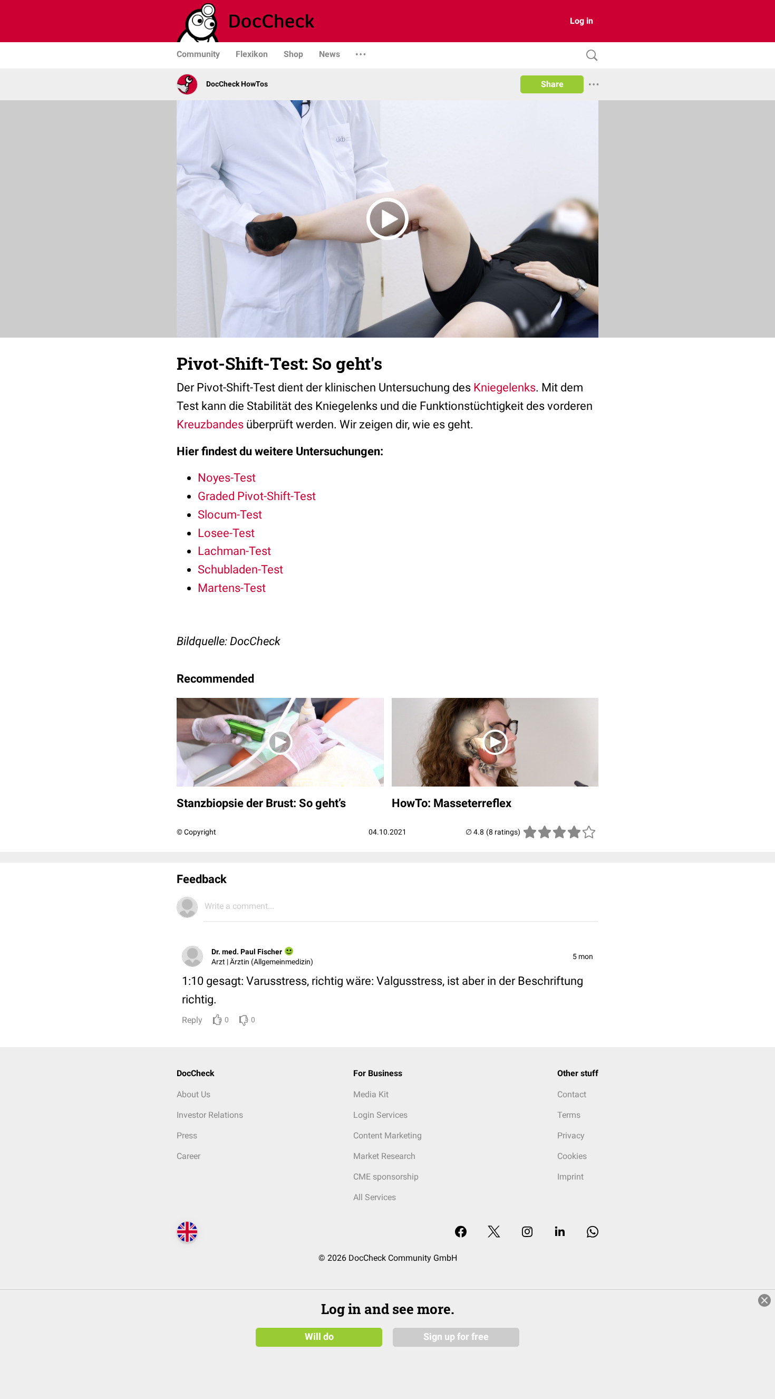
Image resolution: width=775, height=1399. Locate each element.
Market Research (384, 1156)
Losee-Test (226, 533)
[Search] (589, 55)
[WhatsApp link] (592, 1233)
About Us (193, 1094)
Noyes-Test (227, 477)
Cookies (572, 1156)
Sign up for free (456, 1336)
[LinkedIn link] (560, 1233)
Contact (571, 1094)
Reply (192, 1020)
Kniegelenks (504, 387)
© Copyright (196, 832)
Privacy (571, 1135)
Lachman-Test (234, 551)
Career (188, 1156)
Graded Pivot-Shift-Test (257, 496)
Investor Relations (210, 1115)
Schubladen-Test (240, 569)
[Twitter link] (494, 1233)
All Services (374, 1197)
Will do (319, 1336)
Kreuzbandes (210, 424)
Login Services (380, 1115)
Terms (568, 1115)
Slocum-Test (230, 514)
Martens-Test (232, 588)
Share (552, 84)
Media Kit (371, 1094)
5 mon (583, 956)
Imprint (570, 1177)
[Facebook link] (461, 1233)
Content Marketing (387, 1135)
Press (187, 1135)
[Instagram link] (527, 1233)
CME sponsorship (386, 1177)
